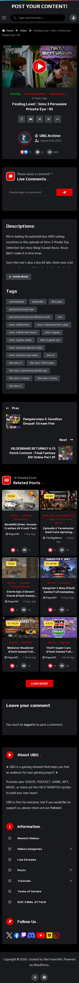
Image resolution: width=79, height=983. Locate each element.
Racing (65, 642)
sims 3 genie (52, 332)
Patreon (55, 808)
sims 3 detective (19, 324)
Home (9, 30)
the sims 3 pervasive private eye (28, 370)
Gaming (15, 93)
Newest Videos (28, 838)
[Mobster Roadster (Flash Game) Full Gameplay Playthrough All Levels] (20, 627)
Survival (25, 582)
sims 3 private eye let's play (25, 347)
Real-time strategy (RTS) (59, 515)
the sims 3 (15, 362)
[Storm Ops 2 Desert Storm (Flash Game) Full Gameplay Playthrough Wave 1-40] (20, 567)
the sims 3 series (19, 378)
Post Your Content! (39, 6)
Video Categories (29, 849)
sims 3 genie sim (50, 340)
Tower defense (20, 586)
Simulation (57, 93)
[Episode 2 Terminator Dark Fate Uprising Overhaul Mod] (58, 500)
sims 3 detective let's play (52, 324)
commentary (16, 301)
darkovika (38, 301)
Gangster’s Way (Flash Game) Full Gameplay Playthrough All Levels (58, 591)
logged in (30, 724)
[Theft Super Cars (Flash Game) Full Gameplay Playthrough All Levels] (58, 627)
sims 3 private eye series (23, 355)
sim (60, 317)
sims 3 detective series (23, 332)
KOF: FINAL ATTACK (31, 902)
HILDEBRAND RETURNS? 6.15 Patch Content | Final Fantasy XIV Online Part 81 (33, 453)
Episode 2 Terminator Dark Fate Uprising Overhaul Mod (58, 532)
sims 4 (50, 355)
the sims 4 (15, 385)
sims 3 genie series (20, 340)
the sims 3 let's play (42, 362)
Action (14, 515)
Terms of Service (29, 891)
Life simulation (35, 93)
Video (23, 30)
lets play (57, 301)
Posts (21, 870)
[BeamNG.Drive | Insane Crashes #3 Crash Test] (20, 500)
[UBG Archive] (25, 138)
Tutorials (24, 880)
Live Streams (26, 859)
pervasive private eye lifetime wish (29, 317)
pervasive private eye (21, 309)
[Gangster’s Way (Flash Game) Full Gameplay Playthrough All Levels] (58, 567)
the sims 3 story (47, 378)
